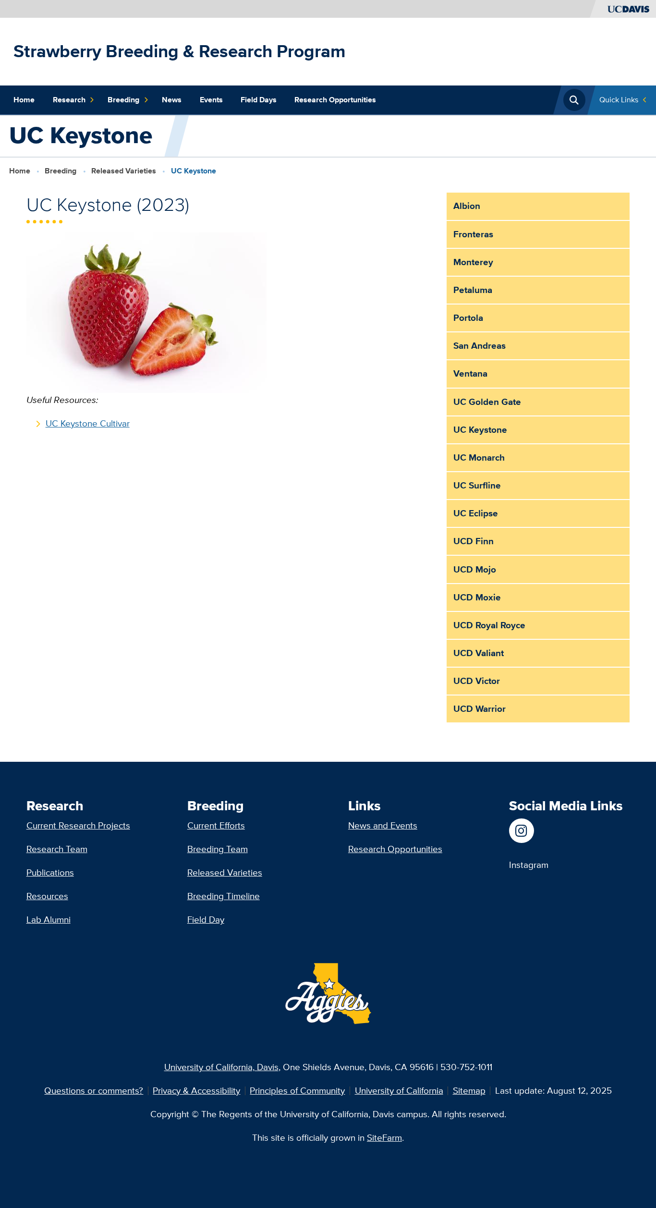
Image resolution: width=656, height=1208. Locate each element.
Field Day (205, 919)
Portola (468, 317)
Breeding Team (217, 848)
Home (24, 99)
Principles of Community (297, 1090)
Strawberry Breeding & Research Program (179, 51)
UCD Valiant (478, 653)
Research (69, 99)
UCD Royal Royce (489, 625)
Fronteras (473, 234)
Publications (50, 872)
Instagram (528, 864)
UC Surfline (477, 485)
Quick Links (618, 99)
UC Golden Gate (487, 401)
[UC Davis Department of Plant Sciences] (528, 830)
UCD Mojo (474, 569)
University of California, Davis (221, 1067)
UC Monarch (479, 457)
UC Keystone (480, 429)
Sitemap (469, 1090)
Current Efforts (216, 825)
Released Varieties (123, 170)
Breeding (123, 99)
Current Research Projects (78, 825)
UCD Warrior (479, 708)
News (172, 99)
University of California (399, 1090)
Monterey (473, 262)
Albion (466, 205)
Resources (47, 896)
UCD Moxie (477, 597)
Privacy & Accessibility (196, 1090)
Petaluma (472, 289)
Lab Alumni (48, 919)
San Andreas (479, 345)
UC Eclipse (475, 513)
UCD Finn (473, 541)
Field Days (259, 99)
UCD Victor (476, 680)
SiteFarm (384, 1137)
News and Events (382, 825)
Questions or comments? (93, 1090)
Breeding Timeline (223, 896)
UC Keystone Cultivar (88, 423)
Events (211, 99)
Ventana (470, 373)
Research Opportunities (335, 99)
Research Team (56, 848)
